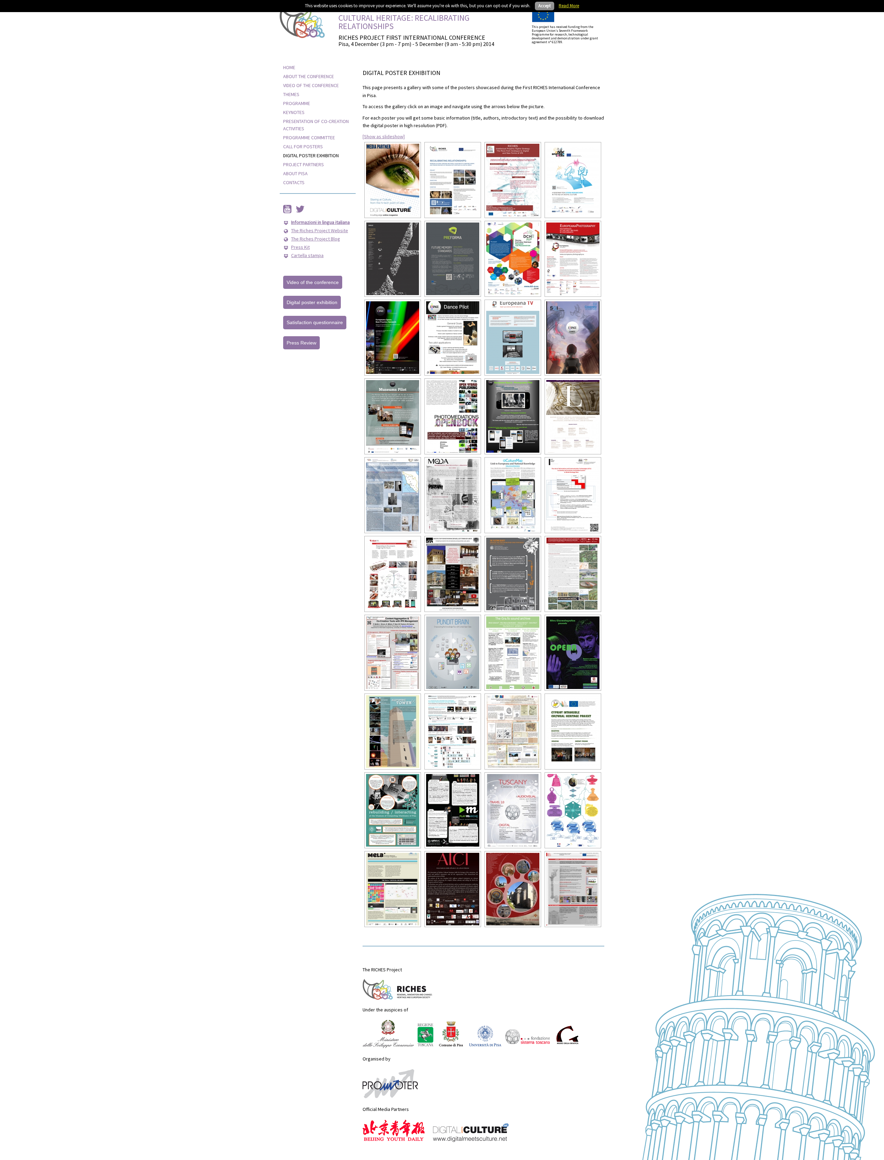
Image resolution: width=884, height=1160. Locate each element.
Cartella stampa (307, 255)
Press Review (301, 343)
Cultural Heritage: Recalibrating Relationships (404, 22)
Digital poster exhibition (311, 155)
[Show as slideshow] (384, 136)
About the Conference (308, 76)
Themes (291, 94)
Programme (296, 103)
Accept (544, 6)
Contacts (294, 182)
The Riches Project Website (319, 230)
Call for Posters (303, 146)
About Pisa (295, 173)
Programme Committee (309, 137)
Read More (569, 6)
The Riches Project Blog (315, 239)
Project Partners (303, 164)
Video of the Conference (311, 85)
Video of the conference (313, 282)
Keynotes (294, 112)
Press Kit (300, 247)
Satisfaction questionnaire (315, 322)
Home (289, 67)
